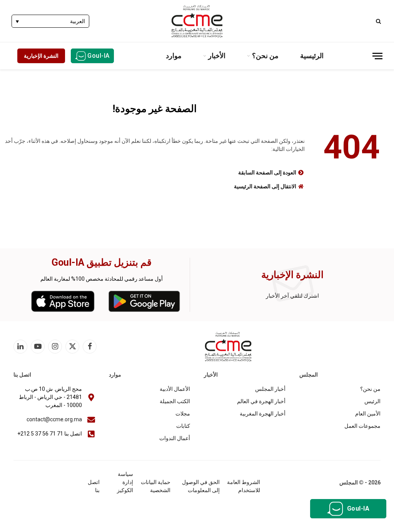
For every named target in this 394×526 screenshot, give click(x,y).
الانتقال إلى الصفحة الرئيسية (265, 186)
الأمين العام (368, 413)
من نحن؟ (265, 56)
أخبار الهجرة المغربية (262, 413)
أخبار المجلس (270, 389)
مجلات (182, 413)
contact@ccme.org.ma (54, 419)
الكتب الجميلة (175, 401)
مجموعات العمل (362, 426)
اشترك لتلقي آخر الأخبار (292, 296)
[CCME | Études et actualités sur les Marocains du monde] (197, 21)
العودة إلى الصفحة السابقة (267, 172)
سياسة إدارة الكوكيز (125, 482)
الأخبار (216, 56)
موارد (174, 56)
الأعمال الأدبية (175, 389)
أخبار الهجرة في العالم (261, 401)
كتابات (183, 426)
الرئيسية (312, 56)
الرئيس (372, 401)
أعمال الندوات (174, 438)
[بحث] (379, 21)
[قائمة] (377, 56)
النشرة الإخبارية (41, 56)
